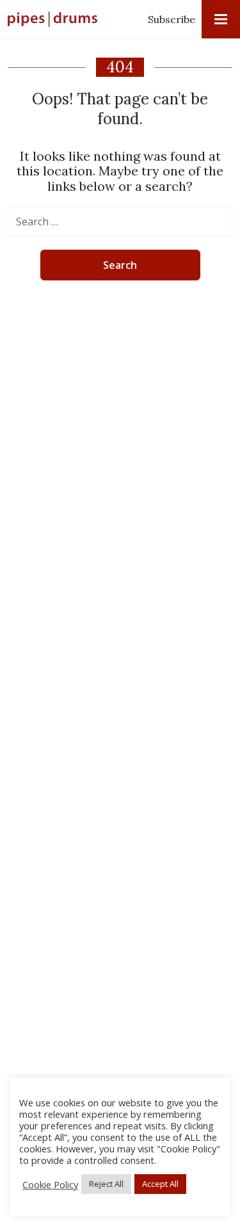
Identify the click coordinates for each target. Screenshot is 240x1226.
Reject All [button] (106, 1184)
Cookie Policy (50, 1184)
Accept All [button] (160, 1184)
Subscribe (171, 19)
